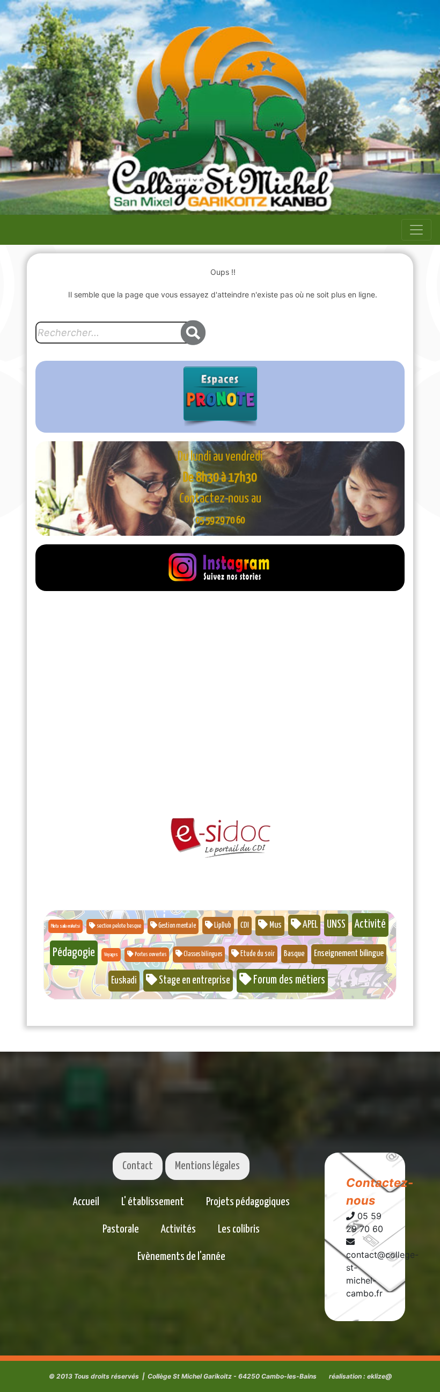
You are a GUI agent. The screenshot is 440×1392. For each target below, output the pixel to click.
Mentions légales (207, 1166)
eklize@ (379, 1376)
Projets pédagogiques (248, 1202)
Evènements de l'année (181, 1256)
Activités (178, 1229)
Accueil (86, 1202)
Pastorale (120, 1229)
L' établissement (152, 1202)
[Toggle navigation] (416, 229)
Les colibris (239, 1229)
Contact (137, 1166)
